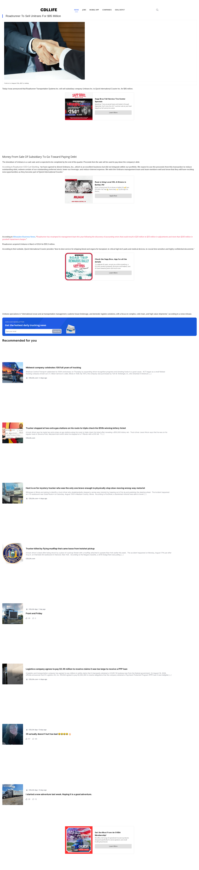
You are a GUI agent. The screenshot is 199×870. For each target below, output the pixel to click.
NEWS (76, 10)
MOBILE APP (94, 10)
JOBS (84, 10)
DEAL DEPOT (120, 10)
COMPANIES (107, 10)
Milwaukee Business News (24, 237)
